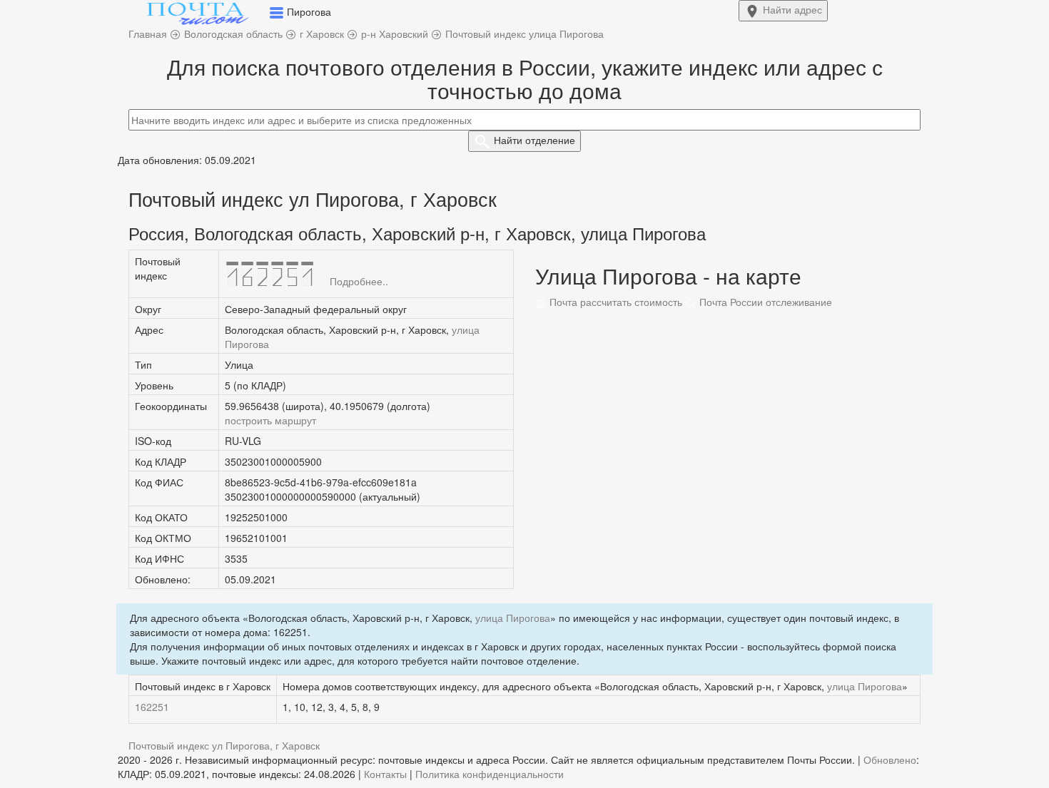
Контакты (385, 774)
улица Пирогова (512, 617)
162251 (152, 707)
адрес (792, 9)
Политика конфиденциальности (489, 774)
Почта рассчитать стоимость (614, 302)
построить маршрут (270, 420)
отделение (534, 140)
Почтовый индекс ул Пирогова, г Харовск (224, 745)
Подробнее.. (359, 281)
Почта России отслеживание (764, 302)
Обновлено (889, 759)
